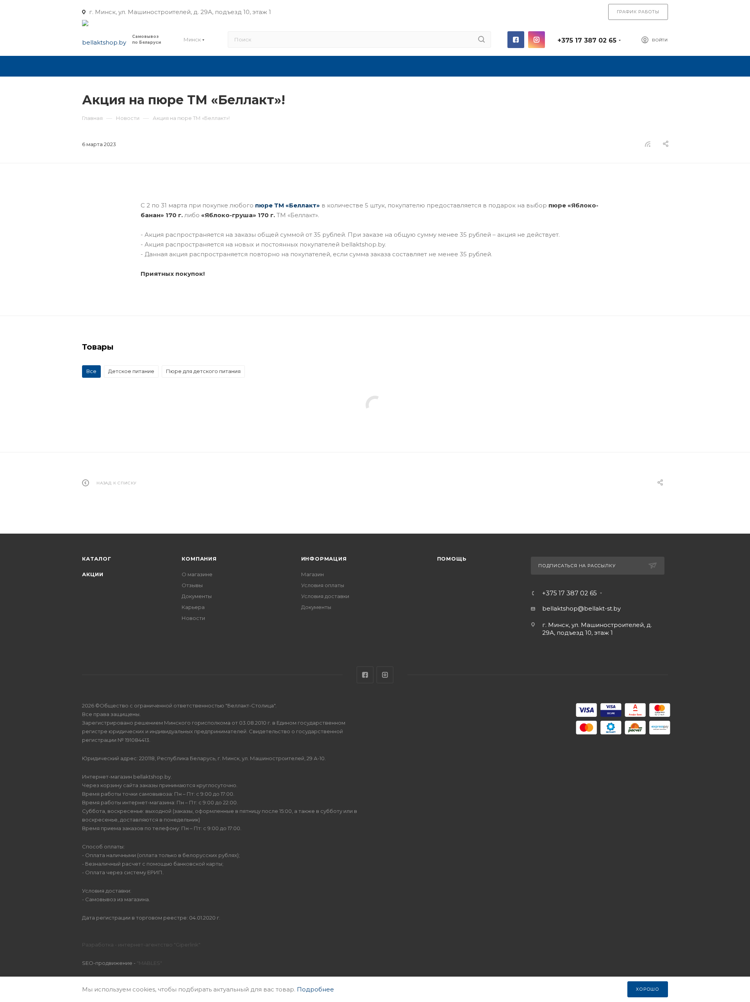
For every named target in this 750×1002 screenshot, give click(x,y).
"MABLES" (149, 963)
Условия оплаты (322, 585)
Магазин (312, 574)
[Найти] (481, 39)
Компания (199, 558)
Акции (93, 574)
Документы (197, 596)
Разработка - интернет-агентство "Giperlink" (141, 944)
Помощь (452, 558)
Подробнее (315, 989)
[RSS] (647, 144)
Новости (193, 618)
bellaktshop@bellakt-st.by (581, 608)
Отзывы (192, 585)
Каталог (96, 558)
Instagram (536, 39)
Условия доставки (325, 596)
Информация (324, 558)
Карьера (193, 607)
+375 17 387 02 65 (586, 40)
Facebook (515, 39)
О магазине (197, 574)
